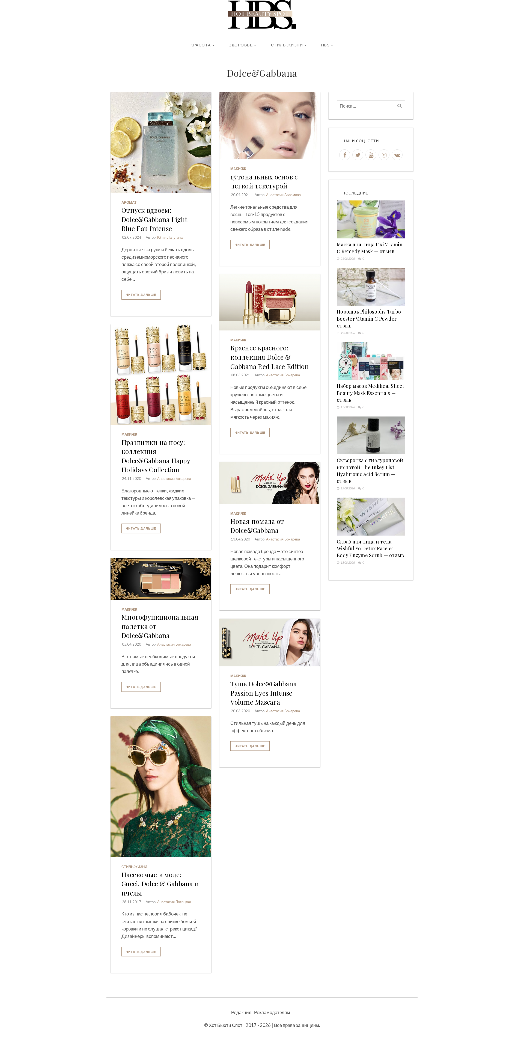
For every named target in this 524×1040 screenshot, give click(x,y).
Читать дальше (141, 294)
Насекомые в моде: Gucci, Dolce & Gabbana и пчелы (160, 883)
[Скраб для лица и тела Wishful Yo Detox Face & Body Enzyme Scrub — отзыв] (371, 517)
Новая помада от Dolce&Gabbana (257, 526)
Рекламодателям (272, 1012)
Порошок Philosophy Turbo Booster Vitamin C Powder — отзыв (369, 318)
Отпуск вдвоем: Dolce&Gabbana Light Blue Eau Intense (154, 219)
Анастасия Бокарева (283, 375)
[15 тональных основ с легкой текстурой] (269, 125)
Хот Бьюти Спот (225, 1025)
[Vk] (397, 154)
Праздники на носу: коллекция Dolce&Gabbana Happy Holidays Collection (155, 456)
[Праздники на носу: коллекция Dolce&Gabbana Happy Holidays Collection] (161, 374)
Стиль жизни (287, 45)
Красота (200, 45)
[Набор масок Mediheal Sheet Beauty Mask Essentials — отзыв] (371, 361)
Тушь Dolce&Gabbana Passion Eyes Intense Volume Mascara (263, 692)
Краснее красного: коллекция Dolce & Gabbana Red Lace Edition (269, 356)
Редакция (241, 1012)
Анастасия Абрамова (283, 195)
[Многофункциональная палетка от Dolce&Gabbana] (161, 579)
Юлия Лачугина (170, 237)
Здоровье (241, 45)
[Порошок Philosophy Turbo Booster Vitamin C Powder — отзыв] (371, 287)
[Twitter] (357, 154)
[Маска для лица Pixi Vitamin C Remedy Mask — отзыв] (371, 219)
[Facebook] (344, 154)
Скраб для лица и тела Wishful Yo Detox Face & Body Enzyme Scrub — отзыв (370, 548)
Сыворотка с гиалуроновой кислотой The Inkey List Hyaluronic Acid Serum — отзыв (370, 470)
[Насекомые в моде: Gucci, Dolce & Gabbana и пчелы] (161, 786)
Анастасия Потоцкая (174, 902)
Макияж (238, 169)
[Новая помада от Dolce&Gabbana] (269, 483)
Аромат (128, 202)
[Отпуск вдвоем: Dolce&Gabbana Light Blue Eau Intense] (161, 142)
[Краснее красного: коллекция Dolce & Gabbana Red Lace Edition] (269, 302)
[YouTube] (370, 154)
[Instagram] (384, 154)
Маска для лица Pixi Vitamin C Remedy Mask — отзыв (370, 248)
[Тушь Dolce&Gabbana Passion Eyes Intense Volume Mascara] (269, 642)
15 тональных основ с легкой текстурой (263, 181)
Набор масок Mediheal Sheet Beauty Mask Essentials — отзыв (370, 393)
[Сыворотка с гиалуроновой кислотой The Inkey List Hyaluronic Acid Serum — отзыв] (371, 435)
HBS (325, 45)
